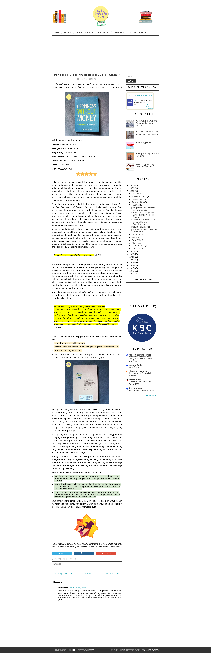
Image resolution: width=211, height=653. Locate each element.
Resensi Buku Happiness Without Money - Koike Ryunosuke (87, 75)
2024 (131, 191)
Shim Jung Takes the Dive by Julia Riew (141, 359)
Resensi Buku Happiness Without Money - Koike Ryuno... (142, 214)
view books (150, 108)
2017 (131, 268)
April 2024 (137, 240)
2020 (131, 259)
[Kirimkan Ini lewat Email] (54, 564)
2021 (131, 257)
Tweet (63, 553)
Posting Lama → (113, 573)
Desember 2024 (139, 193)
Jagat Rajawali (135, 367)
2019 (131, 262)
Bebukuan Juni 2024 (140, 226)
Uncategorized (139, 32)
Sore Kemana (135, 388)
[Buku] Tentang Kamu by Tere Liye (147, 154)
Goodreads (103, 32)
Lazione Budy (135, 365)
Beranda (89, 573)
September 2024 (140, 199)
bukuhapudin (72, 650)
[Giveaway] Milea (143, 142)
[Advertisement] (105, 52)
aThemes (122, 650)
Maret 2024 (137, 243)
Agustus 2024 (138, 202)
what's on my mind (138, 371)
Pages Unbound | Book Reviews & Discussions (140, 355)
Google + (107, 553)
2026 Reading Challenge (140, 95)
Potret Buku (135, 379)
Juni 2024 (136, 234)
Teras (56, 32)
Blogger (90, 650)
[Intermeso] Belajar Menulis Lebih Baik (144, 230)
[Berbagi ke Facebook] (60, 564)
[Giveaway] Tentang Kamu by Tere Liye (145, 165)
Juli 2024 (136, 205)
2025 (131, 188)
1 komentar (92, 79)
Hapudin (136, 100)
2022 (131, 254)
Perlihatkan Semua (152, 395)
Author (67, 32)
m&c (68, 559)
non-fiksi (73, 559)
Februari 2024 (138, 245)
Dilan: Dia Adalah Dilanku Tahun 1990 (140, 382)
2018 (131, 265)
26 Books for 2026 (84, 32)
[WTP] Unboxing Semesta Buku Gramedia (143, 208)
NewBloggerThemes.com (150, 650)
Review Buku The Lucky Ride (141, 390)
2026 (131, 185)
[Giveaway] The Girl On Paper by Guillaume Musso (146, 123)
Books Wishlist (120, 32)
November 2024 (139, 196)
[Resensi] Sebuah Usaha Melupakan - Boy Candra (147, 132)
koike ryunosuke (60, 559)
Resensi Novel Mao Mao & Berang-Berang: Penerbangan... (143, 221)
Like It (85, 553)
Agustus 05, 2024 (78, 587)
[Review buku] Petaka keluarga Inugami (142, 374)
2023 (131, 251)
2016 (131, 271)
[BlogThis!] (56, 564)
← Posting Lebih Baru (62, 573)
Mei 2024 (136, 237)
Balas (60, 602)
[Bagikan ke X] (58, 564)
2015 (131, 273)
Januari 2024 (138, 248)
